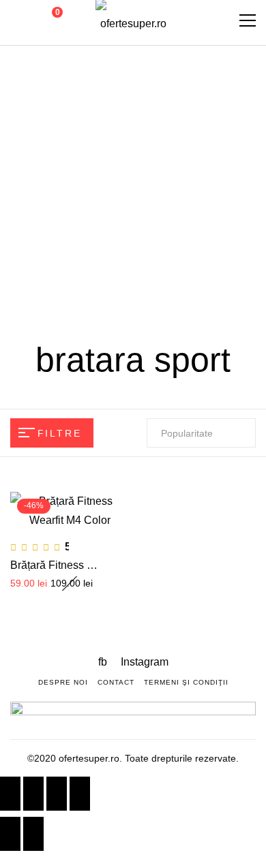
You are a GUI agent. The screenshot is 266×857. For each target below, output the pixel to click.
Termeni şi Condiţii (186, 682)
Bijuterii (153, 242)
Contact (116, 682)
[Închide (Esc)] (10, 794)
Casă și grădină (81, 242)
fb (104, 662)
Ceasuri (179, 195)
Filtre (60, 433)
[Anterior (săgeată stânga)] (10, 834)
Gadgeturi (117, 148)
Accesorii (204, 242)
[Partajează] (33, 794)
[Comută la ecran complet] (56, 794)
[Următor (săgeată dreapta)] (33, 834)
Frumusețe (183, 148)
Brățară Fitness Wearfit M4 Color (89, 565)
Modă (67, 148)
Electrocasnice (109, 195)
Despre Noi (63, 682)
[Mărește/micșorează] (80, 794)
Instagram (144, 662)
